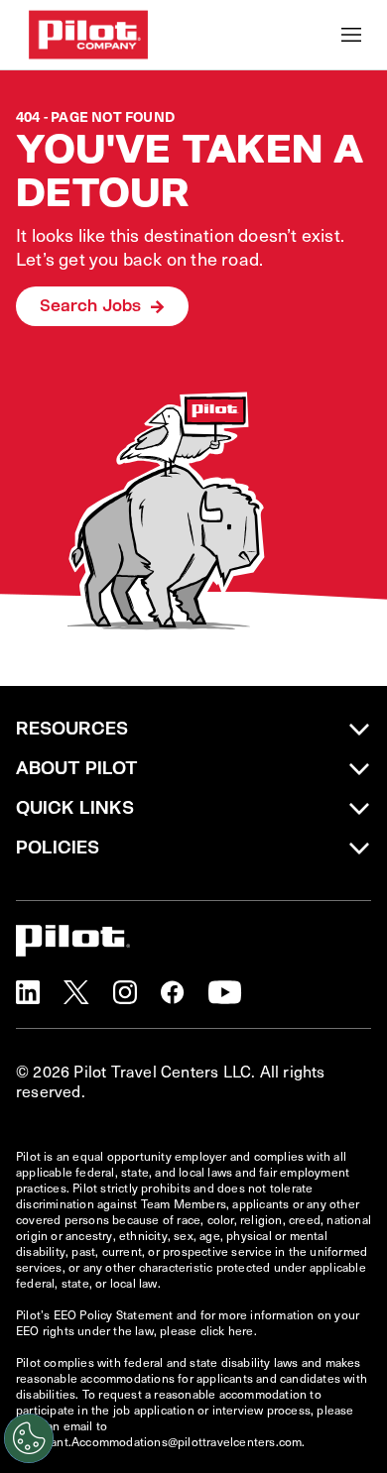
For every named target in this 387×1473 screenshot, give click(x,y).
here (241, 1330)
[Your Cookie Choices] (29, 1438)
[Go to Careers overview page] (88, 34)
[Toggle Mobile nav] (351, 35)
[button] (28, 992)
